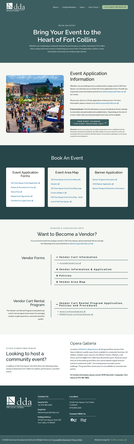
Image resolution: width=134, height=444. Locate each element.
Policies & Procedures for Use (22, 187)
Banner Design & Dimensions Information (109, 188)
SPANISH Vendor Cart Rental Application (75, 314)
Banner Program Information (104, 179)
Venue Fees (15, 192)
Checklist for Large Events (21, 200)
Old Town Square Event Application (24, 183)
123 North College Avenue (88, 349)
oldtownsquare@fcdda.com (113, 91)
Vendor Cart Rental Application (71, 311)
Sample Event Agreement (20, 196)
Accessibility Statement (62, 440)
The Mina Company (117, 440)
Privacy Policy (77, 440)
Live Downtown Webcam (115, 7)
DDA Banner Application (102, 184)
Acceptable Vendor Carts (69, 263)
